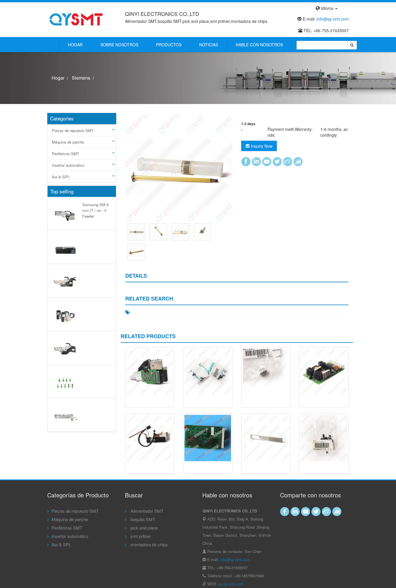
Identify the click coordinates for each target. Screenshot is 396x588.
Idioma (327, 8)
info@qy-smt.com (333, 19)
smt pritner (140, 536)
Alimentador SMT (146, 511)
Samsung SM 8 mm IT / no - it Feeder (95, 210)
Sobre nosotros (119, 44)
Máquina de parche (68, 142)
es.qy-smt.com (231, 584)
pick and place (143, 528)
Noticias (208, 44)
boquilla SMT (142, 519)
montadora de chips (148, 544)
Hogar (75, 44)
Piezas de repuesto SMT (73, 130)
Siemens (81, 77)
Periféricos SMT (65, 153)
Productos (168, 44)
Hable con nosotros (259, 44)
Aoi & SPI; (61, 176)
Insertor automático (68, 165)
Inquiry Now (261, 146)
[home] (76, 19)
